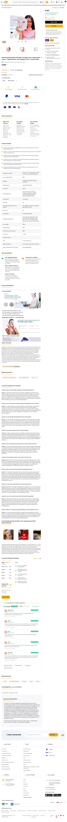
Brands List (26, 751)
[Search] (47, 2)
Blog (24, 764)
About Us (4, 749)
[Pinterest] (56, 817)
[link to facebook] (22, 41)
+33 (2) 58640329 (51, 789)
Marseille (25, 784)
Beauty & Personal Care (12, 5)
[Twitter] (63, 815)
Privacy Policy (36, 815)
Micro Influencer (5, 766)
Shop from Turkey (5, 812)
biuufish (4, 681)
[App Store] (49, 795)
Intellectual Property (6, 755)
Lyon (24, 782)
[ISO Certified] (14, 804)
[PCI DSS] (5, 804)
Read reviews (35, 606)
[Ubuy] (6, 2)
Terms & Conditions (26, 815)
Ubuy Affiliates (26, 770)
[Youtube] (61, 815)
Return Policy (26, 755)
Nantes (25, 790)
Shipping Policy (5, 764)
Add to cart (54, 22)
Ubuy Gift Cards (27, 762)
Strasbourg (26, 793)
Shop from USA (5, 810)
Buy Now (26, 103)
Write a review (5, 597)
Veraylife (24, 681)
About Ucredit (26, 760)
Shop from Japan (22, 810)
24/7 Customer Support (54, 780)
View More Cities (27, 797)
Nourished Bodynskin (7, 7)
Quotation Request (6, 753)
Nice (24, 788)
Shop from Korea (42, 810)
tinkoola (38, 681)
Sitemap (4, 758)
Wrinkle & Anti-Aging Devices (9, 377)
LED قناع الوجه (34, 377)
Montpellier (26, 795)
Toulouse (25, 786)
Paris (24, 779)
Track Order (4, 760)
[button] (53, 2)
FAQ (24, 758)
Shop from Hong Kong (32, 810)
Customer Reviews (27, 753)
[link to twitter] (25, 41)
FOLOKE (31, 681)
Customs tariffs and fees (8, 762)
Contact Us (4, 751)
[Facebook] (56, 815)
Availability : (5, 75)
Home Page (4, 5)
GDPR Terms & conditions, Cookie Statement (31, 767)
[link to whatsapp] (18, 41)
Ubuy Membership (6, 769)
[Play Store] (57, 795)
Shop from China (52, 810)
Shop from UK (13, 810)
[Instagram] (58, 815)
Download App (27, 749)
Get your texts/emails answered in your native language (54, 783)
